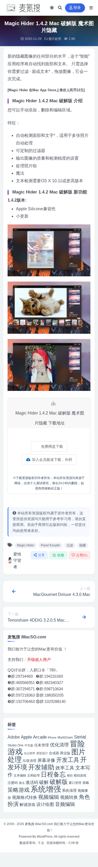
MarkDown (65, 737)
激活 (22, 782)
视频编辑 (48, 797)
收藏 (60, 555)
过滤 (70, 545)
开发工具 (67, 760)
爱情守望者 (17, 560)
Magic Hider (25, 545)
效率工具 (64, 768)
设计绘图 (45, 804)
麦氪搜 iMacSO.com (39, 824)
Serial (80, 737)
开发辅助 (41, 767)
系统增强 (46, 789)
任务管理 (41, 745)
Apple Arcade (34, 737)
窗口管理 (75, 783)
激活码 (32, 782)
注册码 (13, 783)
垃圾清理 (29, 761)
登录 (77, 8)
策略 (85, 783)
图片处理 (55, 39)
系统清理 (69, 790)
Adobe (14, 737)
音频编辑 (65, 804)
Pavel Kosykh (50, 545)
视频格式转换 (24, 797)
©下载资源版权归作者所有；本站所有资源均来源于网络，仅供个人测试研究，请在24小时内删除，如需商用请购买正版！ (49, 483)
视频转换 (69, 797)
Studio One (16, 745)
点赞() (81, 555)
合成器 (54, 753)
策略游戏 (19, 790)
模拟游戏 (80, 775)
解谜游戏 (27, 804)
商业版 (65, 753)
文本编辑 (20, 775)
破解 (44, 782)
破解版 (59, 781)
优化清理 (59, 744)
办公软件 (29, 753)
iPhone (52, 737)
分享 (41, 555)
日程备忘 (53, 774)
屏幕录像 (46, 760)
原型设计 (42, 753)
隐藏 (82, 545)
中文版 (29, 745)
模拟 (70, 775)
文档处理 (33, 775)
